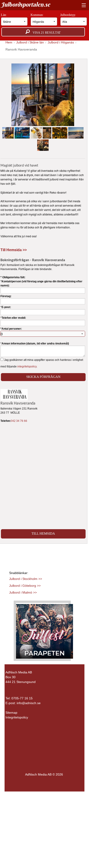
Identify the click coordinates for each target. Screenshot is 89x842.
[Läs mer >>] (44, 630)
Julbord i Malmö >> (23, 592)
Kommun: (37, 15)
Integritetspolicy (16, 717)
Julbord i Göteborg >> (25, 585)
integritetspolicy (27, 366)
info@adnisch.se (29, 703)
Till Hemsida (43, 533)
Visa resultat (45, 32)
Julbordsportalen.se (25, 4)
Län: (4, 15)
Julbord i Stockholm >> (25, 579)
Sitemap (11, 712)
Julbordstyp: (68, 15)
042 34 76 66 (19, 420)
